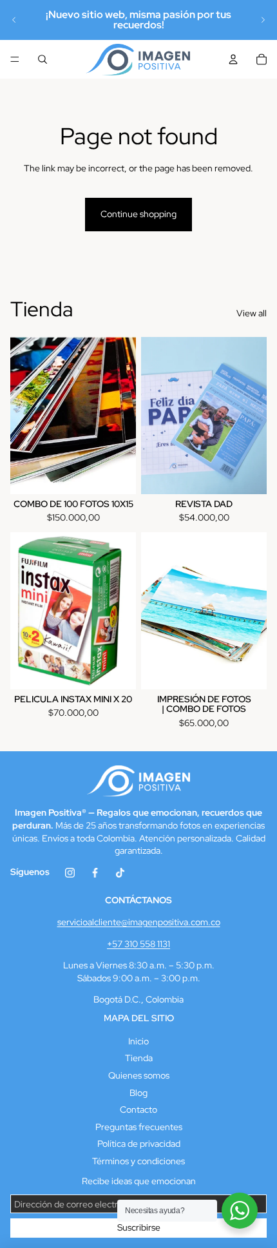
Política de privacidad (138, 1143)
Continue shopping (138, 214)
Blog (138, 1093)
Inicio (138, 1041)
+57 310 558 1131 (138, 944)
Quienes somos (138, 1075)
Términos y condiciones (138, 1161)
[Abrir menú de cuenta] (233, 59)
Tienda (139, 1058)
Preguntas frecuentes (138, 1127)
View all (251, 313)
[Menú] (15, 59)
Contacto (138, 1109)
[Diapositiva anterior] (14, 20)
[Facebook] (95, 878)
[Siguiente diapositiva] (263, 20)
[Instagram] (70, 878)
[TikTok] (120, 878)
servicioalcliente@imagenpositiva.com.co (138, 922)
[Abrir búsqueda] (42, 59)
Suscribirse (138, 1227)
